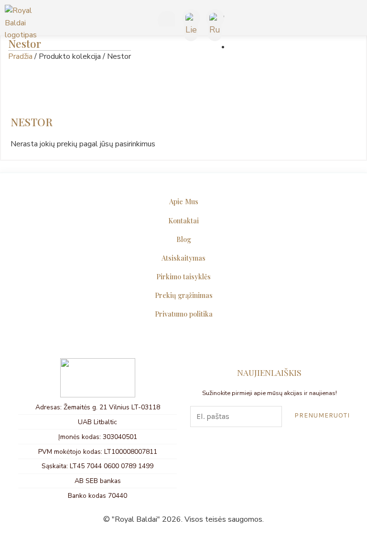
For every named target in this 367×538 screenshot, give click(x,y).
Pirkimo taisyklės (183, 276)
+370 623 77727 (165, 20)
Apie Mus (183, 201)
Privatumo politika (184, 313)
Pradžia (20, 56)
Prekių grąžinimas (184, 295)
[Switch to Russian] (214, 19)
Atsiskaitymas (183, 258)
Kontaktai (183, 220)
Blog (183, 239)
